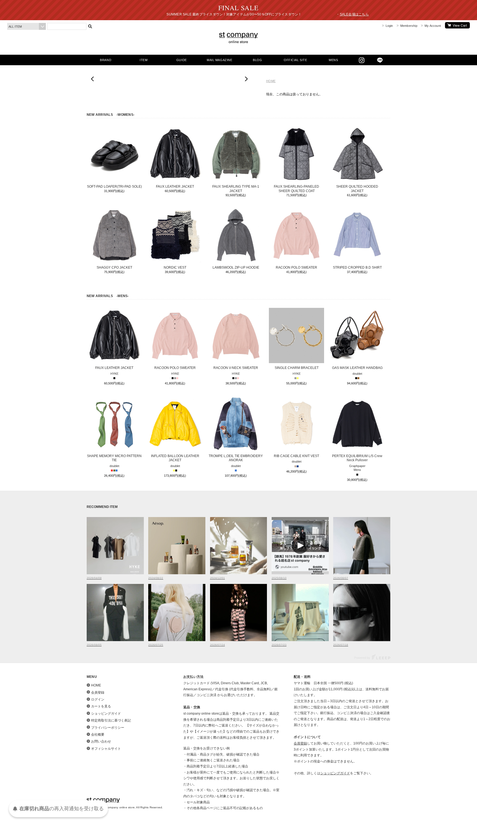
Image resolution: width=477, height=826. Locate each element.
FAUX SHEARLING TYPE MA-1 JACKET (235, 189)
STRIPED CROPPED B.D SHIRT (357, 267)
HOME (270, 81)
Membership (408, 25)
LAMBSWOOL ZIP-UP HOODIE (236, 267)
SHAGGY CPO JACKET (114, 267)
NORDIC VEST (175, 267)
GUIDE (181, 60)
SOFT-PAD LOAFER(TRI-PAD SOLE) (114, 186)
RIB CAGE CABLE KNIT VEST (296, 456)
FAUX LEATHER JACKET (175, 186)
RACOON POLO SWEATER (296, 267)
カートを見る (457, 25)
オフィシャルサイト (106, 749)
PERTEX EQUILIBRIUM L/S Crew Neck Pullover (357, 458)
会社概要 (97, 734)
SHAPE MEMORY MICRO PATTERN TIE (114, 458)
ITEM (143, 60)
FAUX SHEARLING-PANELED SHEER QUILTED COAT (296, 189)
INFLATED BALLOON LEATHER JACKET (175, 458)
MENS (333, 60)
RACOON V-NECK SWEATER (235, 368)
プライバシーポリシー (107, 728)
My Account (433, 25)
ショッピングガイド (106, 713)
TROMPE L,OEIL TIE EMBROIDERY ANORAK (236, 458)
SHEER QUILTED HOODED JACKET (357, 189)
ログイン (97, 699)
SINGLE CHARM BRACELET (297, 368)
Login (389, 25)
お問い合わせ (101, 741)
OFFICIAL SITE (295, 60)
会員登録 (97, 692)
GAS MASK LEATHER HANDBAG (357, 368)
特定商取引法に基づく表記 (111, 720)
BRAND (105, 60)
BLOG (257, 60)
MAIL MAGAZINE (219, 60)
